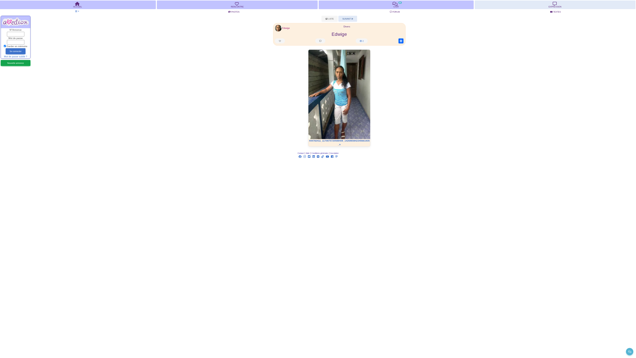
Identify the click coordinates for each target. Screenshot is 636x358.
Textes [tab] (557, 12)
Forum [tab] (396, 12)
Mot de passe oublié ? (15, 56)
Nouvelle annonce (15, 63)
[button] (77, 11)
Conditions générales (319, 153)
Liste (331, 19)
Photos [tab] (235, 12)
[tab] (237, 4)
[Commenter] (320, 40)
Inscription (334, 153)
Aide (307, 153)
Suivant (346, 19)
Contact (301, 153)
